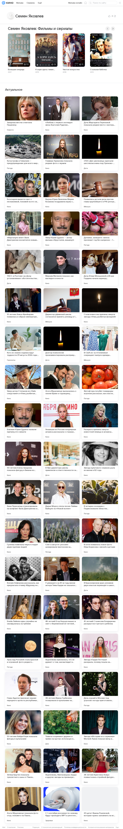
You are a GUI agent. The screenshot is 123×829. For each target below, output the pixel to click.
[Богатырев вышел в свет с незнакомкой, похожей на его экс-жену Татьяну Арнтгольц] (23, 191)
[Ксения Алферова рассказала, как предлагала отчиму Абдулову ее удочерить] (23, 575)
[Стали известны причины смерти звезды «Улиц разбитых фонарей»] (100, 306)
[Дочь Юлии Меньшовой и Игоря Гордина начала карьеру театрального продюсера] (100, 268)
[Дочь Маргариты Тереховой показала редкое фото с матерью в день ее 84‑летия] (100, 114)
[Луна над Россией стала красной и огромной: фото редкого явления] (23, 652)
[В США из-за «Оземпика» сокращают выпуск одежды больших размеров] (100, 345)
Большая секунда (16, 69)
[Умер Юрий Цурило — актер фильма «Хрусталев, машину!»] (61, 229)
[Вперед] (113, 28)
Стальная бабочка (98, 69)
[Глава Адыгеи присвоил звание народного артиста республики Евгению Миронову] (23, 690)
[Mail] (3, 3)
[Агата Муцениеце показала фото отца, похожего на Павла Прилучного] (23, 805)
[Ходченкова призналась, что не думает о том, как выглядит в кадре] (61, 652)
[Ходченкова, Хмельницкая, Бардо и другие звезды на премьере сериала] (61, 767)
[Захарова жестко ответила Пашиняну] (23, 114)
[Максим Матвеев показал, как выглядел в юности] (61, 268)
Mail (3, 827)
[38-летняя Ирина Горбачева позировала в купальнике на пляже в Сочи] (61, 690)
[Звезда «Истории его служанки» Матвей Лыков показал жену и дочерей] (100, 728)
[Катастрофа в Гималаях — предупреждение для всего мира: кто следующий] (23, 153)
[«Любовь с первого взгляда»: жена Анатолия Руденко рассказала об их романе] (61, 114)
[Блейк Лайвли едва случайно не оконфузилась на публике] (23, 613)
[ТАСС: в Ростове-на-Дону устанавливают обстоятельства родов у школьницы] (23, 268)
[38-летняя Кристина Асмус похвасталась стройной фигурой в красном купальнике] (100, 767)
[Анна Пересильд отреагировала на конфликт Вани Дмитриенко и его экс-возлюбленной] (23, 498)
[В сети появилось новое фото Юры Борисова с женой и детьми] (100, 536)
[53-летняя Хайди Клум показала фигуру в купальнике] (23, 728)
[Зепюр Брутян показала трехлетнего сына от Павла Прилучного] (23, 767)
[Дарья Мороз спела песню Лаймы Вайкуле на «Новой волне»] (61, 498)
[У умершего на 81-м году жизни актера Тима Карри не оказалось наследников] (61, 575)
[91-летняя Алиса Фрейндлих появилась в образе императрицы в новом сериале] (23, 306)
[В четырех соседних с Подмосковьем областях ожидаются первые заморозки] (100, 498)
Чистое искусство (71, 69)
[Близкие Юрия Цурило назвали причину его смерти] (23, 421)
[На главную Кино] (9, 3)
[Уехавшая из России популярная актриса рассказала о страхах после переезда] (61, 421)
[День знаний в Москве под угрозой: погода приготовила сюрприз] (100, 690)
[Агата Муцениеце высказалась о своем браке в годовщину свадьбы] (61, 383)
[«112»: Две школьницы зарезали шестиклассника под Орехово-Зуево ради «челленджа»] (100, 153)
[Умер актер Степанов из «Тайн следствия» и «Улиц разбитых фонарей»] (23, 383)
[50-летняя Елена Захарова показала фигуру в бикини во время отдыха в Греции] (23, 460)
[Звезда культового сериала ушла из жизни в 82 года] (100, 460)
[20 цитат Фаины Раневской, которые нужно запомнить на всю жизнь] (100, 805)
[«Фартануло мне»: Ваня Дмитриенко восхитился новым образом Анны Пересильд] (23, 229)
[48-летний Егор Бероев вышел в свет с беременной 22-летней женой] (61, 613)
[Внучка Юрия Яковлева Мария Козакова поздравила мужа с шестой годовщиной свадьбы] (61, 191)
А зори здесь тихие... (45, 69)
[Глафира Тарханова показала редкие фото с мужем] (61, 153)
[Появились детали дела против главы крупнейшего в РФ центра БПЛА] (100, 191)
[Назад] (107, 28)
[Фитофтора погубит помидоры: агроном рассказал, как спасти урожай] (100, 383)
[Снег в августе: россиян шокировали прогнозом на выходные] (61, 536)
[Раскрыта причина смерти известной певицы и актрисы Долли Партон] (100, 421)
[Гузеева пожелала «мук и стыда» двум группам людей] (23, 536)
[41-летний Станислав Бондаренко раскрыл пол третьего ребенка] (100, 613)
